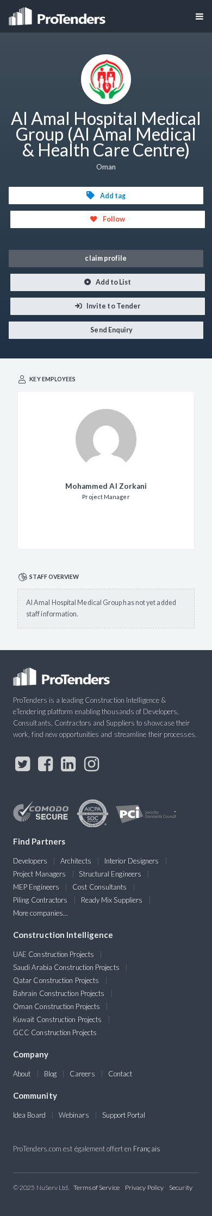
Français (146, 1148)
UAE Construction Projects (53, 954)
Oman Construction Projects (56, 1006)
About (21, 1073)
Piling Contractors (40, 900)
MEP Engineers (36, 887)
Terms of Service (96, 1187)
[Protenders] (58, 13)
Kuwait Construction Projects (57, 1019)
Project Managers (39, 874)
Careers (82, 1073)
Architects (75, 860)
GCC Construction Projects (55, 1032)
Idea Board (29, 1115)
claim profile (106, 258)
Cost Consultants (99, 887)
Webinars (74, 1115)
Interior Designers (131, 860)
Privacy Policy (144, 1187)
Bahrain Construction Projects (58, 993)
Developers (30, 860)
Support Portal (123, 1115)
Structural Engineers (110, 874)
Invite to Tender (112, 306)
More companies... (40, 913)
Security (180, 1187)
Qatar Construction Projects (56, 980)
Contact (120, 1073)
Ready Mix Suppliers (112, 900)
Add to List (113, 282)
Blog (50, 1073)
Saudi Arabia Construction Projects (66, 967)
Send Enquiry (111, 330)
